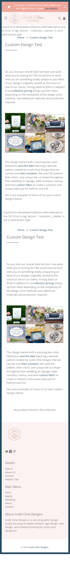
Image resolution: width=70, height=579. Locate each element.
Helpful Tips (12, 479)
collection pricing (22, 90)
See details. (51, 8)
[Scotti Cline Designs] (32, 18)
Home (20, 37)
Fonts (8, 492)
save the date (26, 165)
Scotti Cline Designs (38, 547)
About (8, 503)
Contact (9, 475)
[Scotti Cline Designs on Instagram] (10, 452)
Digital (8, 496)
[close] (65, 6)
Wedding (10, 499)
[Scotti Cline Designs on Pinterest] (14, 452)
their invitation (28, 173)
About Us (10, 472)
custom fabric (24, 185)
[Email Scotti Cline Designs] (6, 452)
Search (9, 468)
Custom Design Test (41, 37)
